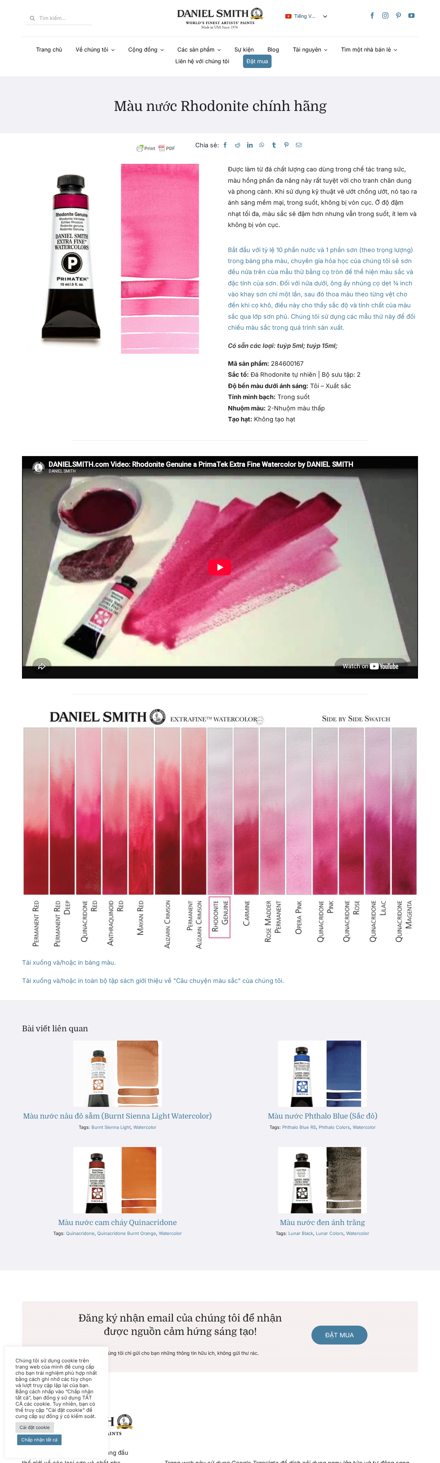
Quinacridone (80, 1233)
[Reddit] (237, 145)
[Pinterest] (398, 15)
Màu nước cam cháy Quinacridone (117, 1222)
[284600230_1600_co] (117, 1043)
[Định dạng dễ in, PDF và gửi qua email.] (155, 148)
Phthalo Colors (334, 1127)
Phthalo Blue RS (299, 1127)
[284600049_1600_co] (322, 1150)
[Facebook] (372, 15)
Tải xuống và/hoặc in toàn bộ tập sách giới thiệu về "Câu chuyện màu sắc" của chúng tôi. (153, 980)
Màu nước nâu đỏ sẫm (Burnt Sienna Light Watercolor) (117, 1116)
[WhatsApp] (262, 145)
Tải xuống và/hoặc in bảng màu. (69, 962)
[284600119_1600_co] (322, 1043)
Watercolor (144, 1127)
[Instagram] (385, 15)
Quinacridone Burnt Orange (126, 1233)
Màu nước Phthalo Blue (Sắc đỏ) (322, 1116)
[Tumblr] (274, 145)
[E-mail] (299, 145)
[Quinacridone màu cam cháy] (117, 1150)
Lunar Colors (329, 1233)
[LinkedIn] (250, 145)
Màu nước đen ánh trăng (322, 1222)
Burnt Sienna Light (111, 1127)
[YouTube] (411, 15)
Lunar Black (300, 1233)
